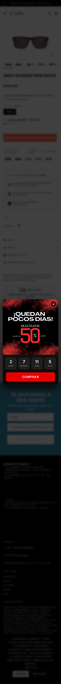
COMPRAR (30, 377)
